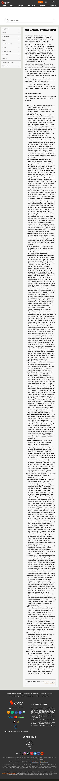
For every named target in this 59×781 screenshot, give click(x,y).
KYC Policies (38, 696)
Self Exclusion (43, 693)
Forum (29, 748)
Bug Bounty (50, 693)
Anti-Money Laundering (14, 696)
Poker (4, 6)
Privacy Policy (27, 693)
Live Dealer (20, 6)
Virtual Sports (31, 6)
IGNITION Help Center (29, 13)
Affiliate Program (29, 744)
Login (46, 2)
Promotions (42, 6)
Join (40, 2)
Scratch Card (53, 6)
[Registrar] (16, 727)
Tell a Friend (29, 742)
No (52, 682)
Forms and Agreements (11, 693)
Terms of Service (44, 761)
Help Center (29, 741)
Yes (46, 682)
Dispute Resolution (45, 696)
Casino (11, 6)
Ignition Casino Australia (50, 725)
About (29, 746)
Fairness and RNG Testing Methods (27, 696)
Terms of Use (19, 693)
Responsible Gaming (35, 693)
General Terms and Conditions (9, 773)
